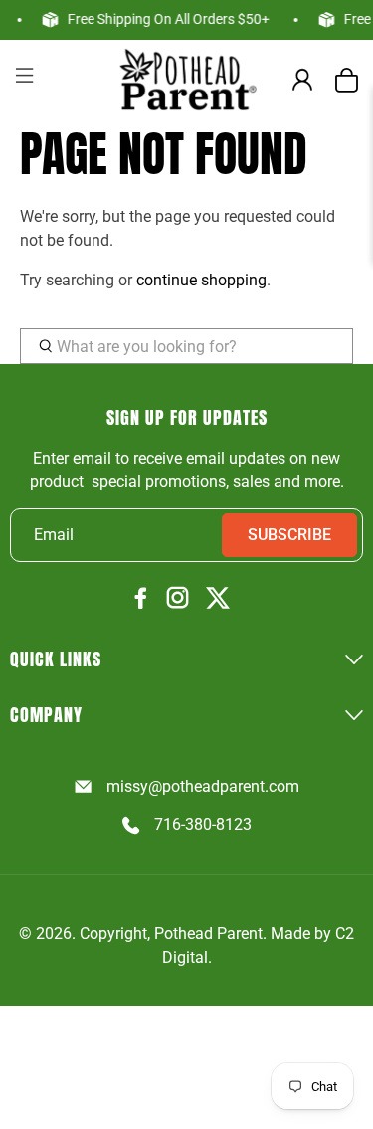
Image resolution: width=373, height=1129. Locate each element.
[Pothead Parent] (186, 79)
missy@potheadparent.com (202, 786)
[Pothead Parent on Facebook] (141, 599)
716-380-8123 (203, 824)
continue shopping (201, 280)
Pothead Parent (208, 933)
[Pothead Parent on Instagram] (177, 599)
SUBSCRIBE (289, 534)
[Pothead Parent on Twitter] (218, 599)
